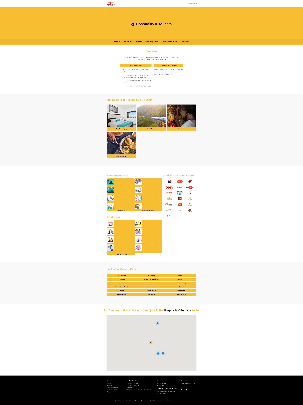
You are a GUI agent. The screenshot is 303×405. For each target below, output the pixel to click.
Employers (138, 42)
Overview (117, 42)
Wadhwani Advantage (132, 385)
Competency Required (152, 42)
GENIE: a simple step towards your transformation (166, 392)
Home (109, 383)
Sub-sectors (127, 42)
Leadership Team (112, 390)
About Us (109, 385)
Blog (108, 392)
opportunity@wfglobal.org (188, 383)
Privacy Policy (153, 400)
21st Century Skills (161, 383)
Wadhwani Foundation (132, 383)
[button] (122, 275)
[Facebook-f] (182, 389)
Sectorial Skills (160, 385)
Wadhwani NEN (130, 387)
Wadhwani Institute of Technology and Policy (138, 390)
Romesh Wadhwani (112, 387)
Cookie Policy (159, 400)
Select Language (191, 3)
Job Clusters (185, 42)
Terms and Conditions (167, 400)
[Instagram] (184, 389)
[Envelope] (186, 389)
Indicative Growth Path (170, 42)
